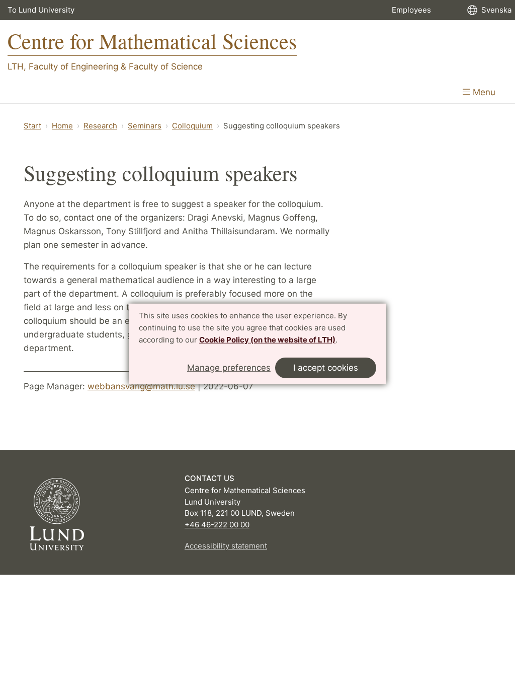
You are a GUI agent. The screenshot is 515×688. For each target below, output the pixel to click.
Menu (482, 92)
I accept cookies (325, 368)
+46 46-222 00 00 (217, 524)
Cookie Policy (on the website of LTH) (267, 339)
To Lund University (41, 10)
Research (100, 125)
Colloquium (192, 125)
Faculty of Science (166, 66)
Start (32, 125)
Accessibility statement (226, 546)
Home (62, 125)
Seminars (144, 125)
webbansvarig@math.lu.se (141, 386)
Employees (411, 10)
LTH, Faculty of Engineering (63, 66)
